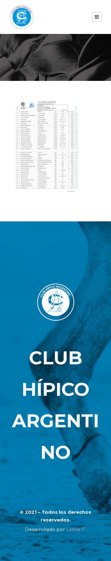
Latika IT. (76, 529)
